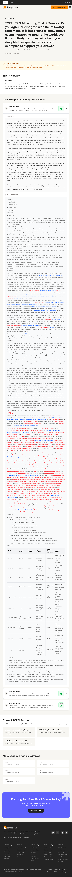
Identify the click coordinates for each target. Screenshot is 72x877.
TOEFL (5, 2)
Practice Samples (63, 859)
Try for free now (36, 810)
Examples (6, 858)
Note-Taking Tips (48, 859)
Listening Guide (48, 847)
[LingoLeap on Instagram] (62, 832)
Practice (19, 857)
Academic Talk (48, 857)
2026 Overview (62, 847)
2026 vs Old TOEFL (63, 854)
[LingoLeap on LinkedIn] (53, 832)
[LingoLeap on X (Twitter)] (57, 832)
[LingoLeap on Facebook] (66, 832)
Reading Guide (35, 847)
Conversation (48, 852)
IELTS (11, 2)
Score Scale (61, 852)
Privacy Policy (64, 871)
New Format (61, 850)
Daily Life (33, 856)
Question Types (21, 850)
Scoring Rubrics (8, 854)
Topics (5, 861)
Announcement (48, 854)
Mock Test (60, 861)
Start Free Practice (59, 7)
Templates (7, 856)
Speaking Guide (21, 847)
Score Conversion (63, 857)
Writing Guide (8, 847)
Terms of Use (57, 871)
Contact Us (49, 871)
